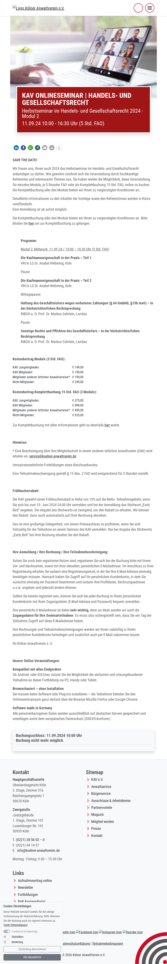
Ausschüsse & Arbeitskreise (111, 801)
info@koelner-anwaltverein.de (38, 851)
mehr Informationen (15, 925)
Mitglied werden (102, 822)
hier (31, 223)
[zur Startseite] (38, 7)
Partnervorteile (101, 808)
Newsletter (25, 888)
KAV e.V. (97, 780)
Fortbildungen (28, 895)
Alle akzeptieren (32, 957)
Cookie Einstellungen (17, 906)
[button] (138, 8)
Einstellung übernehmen (32, 949)
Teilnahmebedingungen (107, 943)
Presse (96, 829)
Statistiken (17, 937)
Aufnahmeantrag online (35, 881)
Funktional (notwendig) (24, 931)
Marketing (17, 942)
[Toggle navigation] (149, 8)
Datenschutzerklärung (75, 943)
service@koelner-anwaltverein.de (52, 456)
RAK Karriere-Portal (31, 902)
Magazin (97, 815)
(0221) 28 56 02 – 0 (30, 840)
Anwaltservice (101, 787)
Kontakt (96, 836)
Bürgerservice (101, 794)
